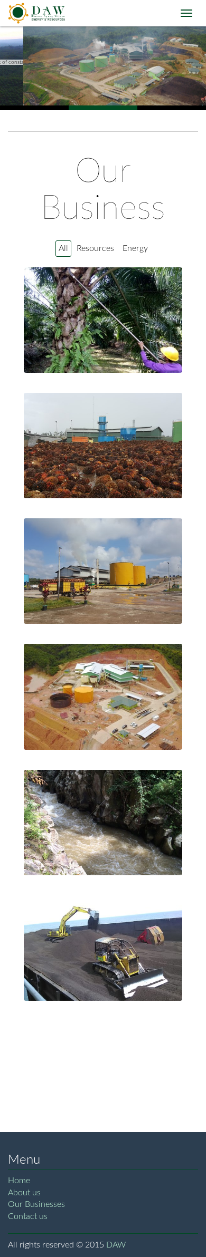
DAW (116, 1245)
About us (24, 1192)
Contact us (28, 1216)
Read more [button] (104, 329)
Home (19, 1180)
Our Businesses (36, 1204)
